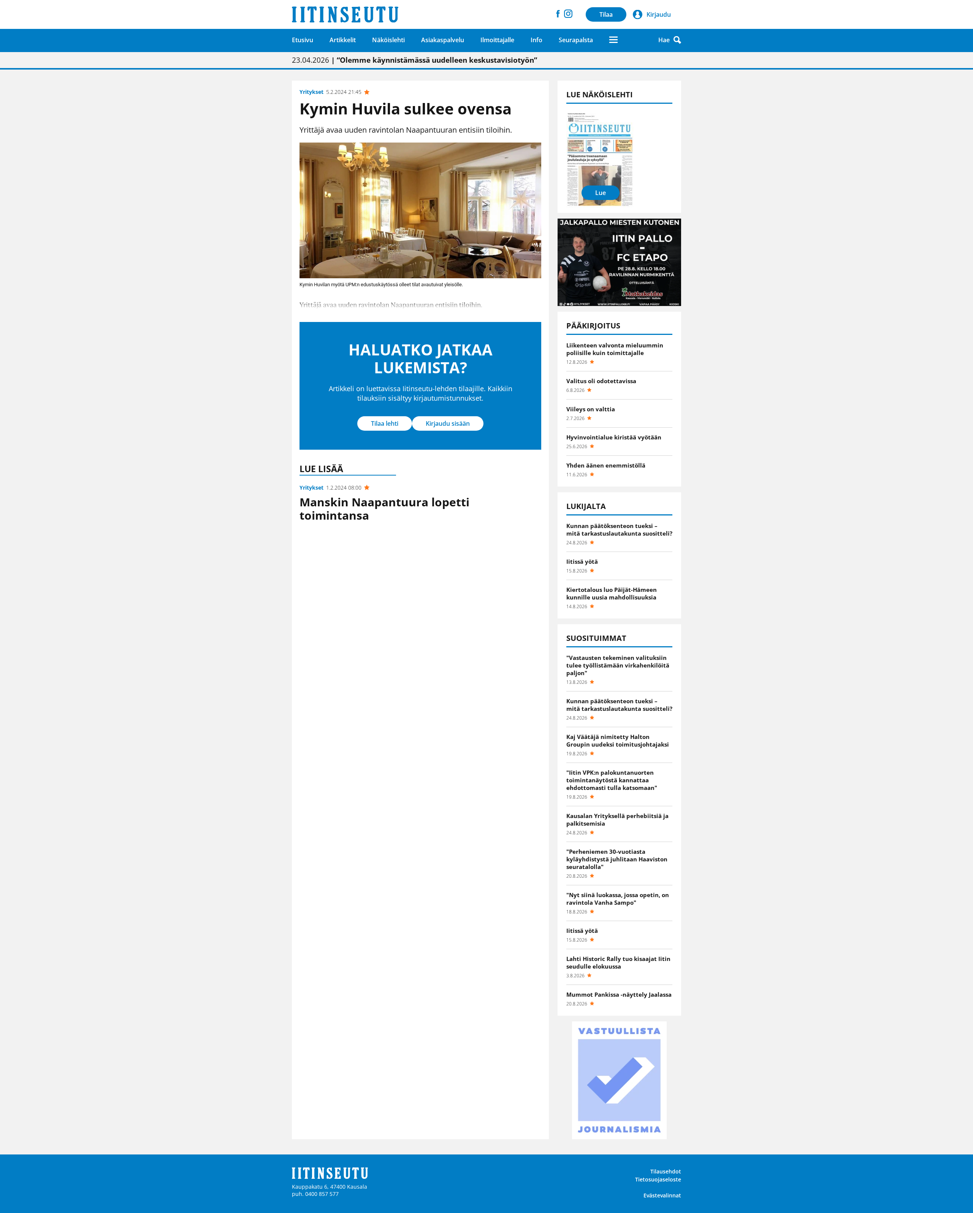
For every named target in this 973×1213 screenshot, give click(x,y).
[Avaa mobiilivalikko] (613, 40)
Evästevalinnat (662, 1195)
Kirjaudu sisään (448, 423)
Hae (664, 40)
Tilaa (606, 14)
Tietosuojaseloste (658, 1179)
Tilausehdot (665, 1171)
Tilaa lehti (384, 423)
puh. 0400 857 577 (315, 1193)
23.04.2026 (414, 60)
